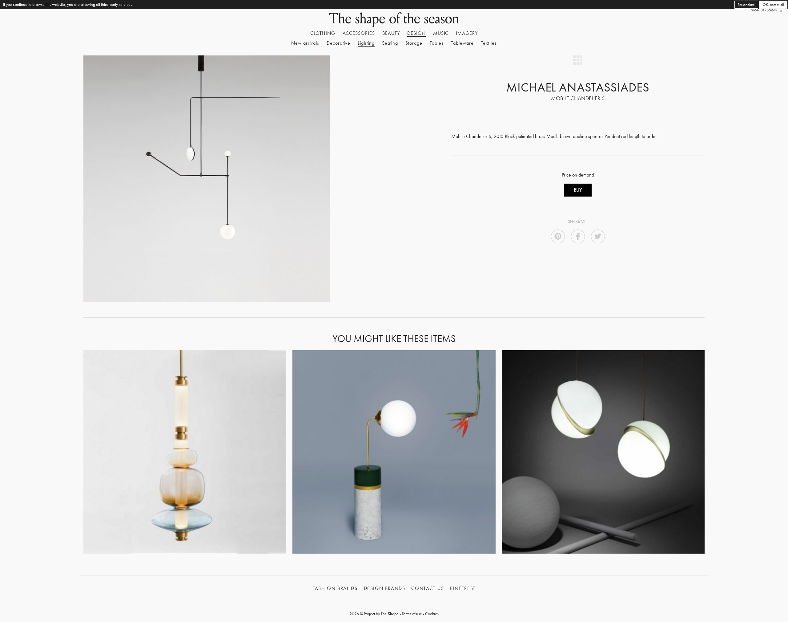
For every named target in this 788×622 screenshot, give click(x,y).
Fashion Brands (334, 588)
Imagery (467, 33)
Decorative (338, 43)
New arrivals (305, 43)
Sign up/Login (764, 10)
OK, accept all (773, 4)
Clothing (322, 33)
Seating (390, 43)
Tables (437, 43)
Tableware (462, 43)
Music (441, 33)
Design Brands (384, 588)
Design (416, 33)
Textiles (489, 43)
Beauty (391, 33)
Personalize (746, 4)
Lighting (366, 43)
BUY (578, 190)
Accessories (359, 33)
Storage (413, 43)
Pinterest (462, 588)
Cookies (432, 613)
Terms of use (412, 613)
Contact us (427, 588)
